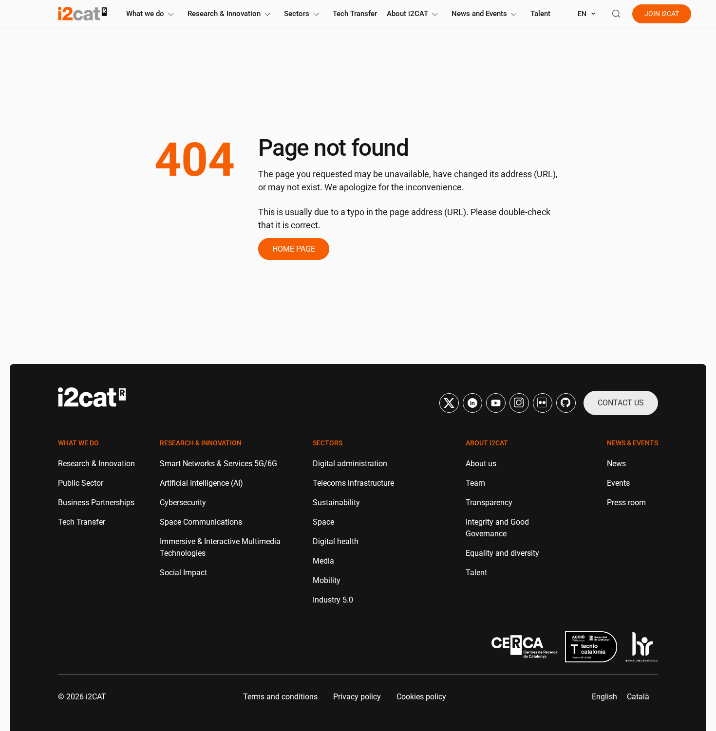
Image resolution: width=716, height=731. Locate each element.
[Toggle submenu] (171, 14)
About (407, 13)
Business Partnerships (96, 502)
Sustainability (336, 502)
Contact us (621, 402)
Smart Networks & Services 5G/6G (218, 463)
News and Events (479, 13)
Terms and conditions (280, 696)
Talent (540, 13)
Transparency (489, 502)
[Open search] (616, 13)
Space (323, 522)
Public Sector (80, 483)
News (616, 463)
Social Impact (183, 572)
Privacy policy (357, 696)
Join (661, 14)
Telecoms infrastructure (353, 483)
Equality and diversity (502, 553)
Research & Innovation (224, 13)
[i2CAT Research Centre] (82, 13)
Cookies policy (421, 696)
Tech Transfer (355, 13)
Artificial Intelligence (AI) (201, 483)
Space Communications (201, 522)
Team (475, 483)
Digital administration (350, 463)
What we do (145, 13)
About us (481, 463)
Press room (626, 502)
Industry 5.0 (333, 599)
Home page (293, 249)
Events (618, 483)
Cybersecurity (183, 502)
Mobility (326, 580)
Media (323, 561)
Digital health (335, 541)
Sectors (296, 13)
